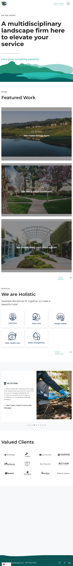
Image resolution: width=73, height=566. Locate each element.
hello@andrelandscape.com (12, 563)
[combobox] (6, 564)
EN (6, 564)
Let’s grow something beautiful (20, 59)
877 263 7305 (31, 563)
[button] (4, 396)
